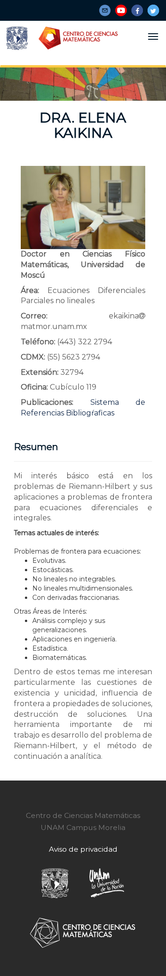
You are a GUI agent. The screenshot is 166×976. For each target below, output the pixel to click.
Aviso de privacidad (83, 849)
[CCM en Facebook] (137, 10)
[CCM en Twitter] (153, 10)
